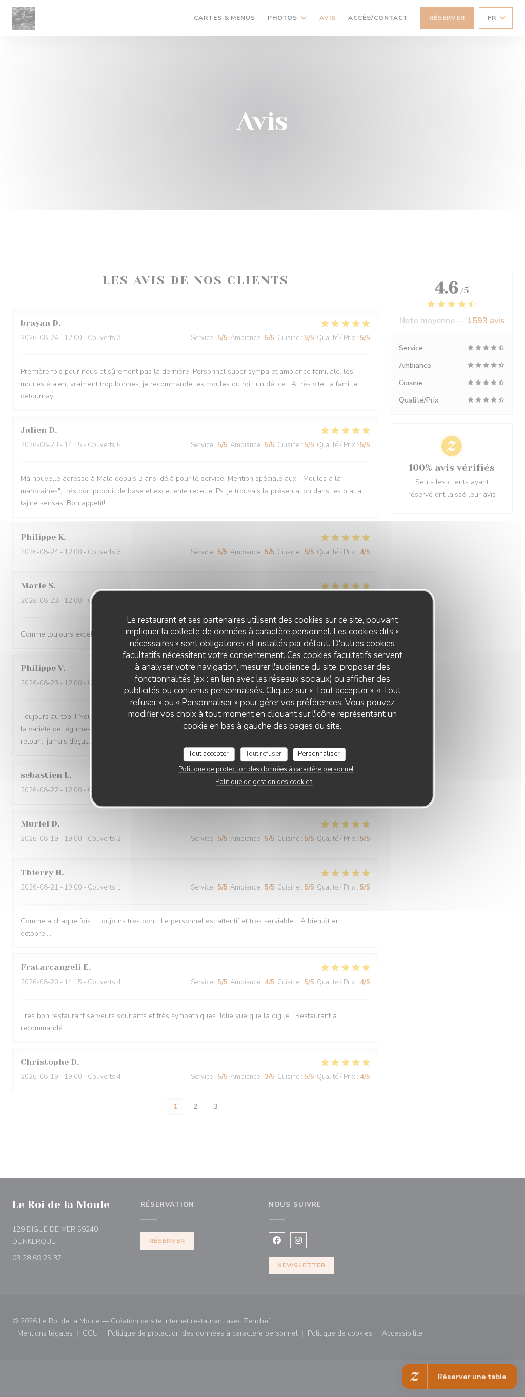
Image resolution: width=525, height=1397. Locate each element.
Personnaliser (319, 753)
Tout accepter (209, 753)
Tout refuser (263, 753)
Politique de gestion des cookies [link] (264, 782)
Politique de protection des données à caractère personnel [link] (266, 769)
